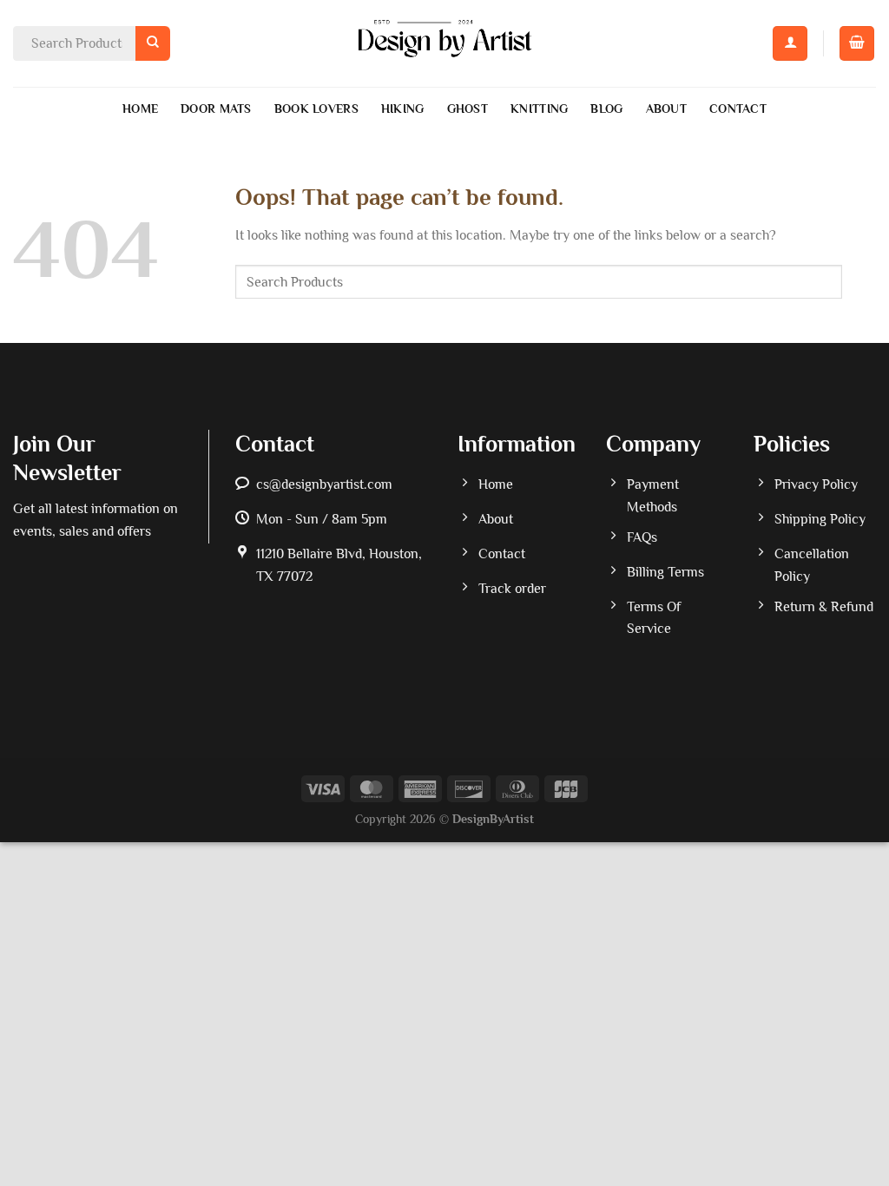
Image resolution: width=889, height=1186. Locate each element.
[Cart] (857, 43)
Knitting (539, 108)
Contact (738, 108)
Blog (606, 108)
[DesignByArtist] (445, 43)
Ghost (467, 108)
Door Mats (216, 108)
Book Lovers (316, 108)
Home (140, 108)
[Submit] (153, 43)
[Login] (790, 43)
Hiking (403, 108)
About (666, 108)
